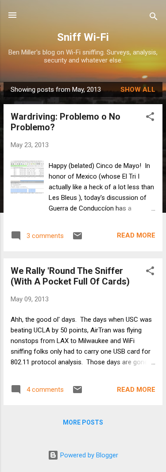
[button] (150, 118)
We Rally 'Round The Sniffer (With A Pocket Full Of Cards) (70, 276)
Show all (137, 90)
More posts (83, 422)
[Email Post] (77, 239)
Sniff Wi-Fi (83, 37)
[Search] (153, 17)
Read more (136, 235)
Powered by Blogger (88, 455)
